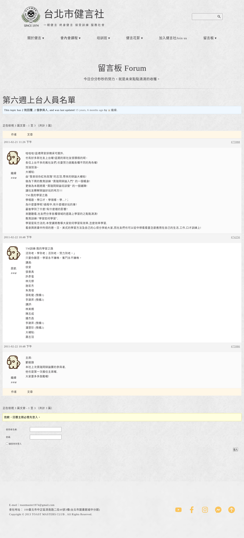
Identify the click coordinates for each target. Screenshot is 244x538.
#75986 (235, 346)
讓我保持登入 (15, 444)
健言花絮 (133, 38)
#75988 (235, 142)
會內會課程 (69, 38)
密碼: (8, 437)
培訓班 (102, 38)
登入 (235, 449)
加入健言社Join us (173, 38)
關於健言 (34, 38)
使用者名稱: (11, 429)
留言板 (208, 38)
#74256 (235, 237)
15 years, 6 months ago (89, 110)
